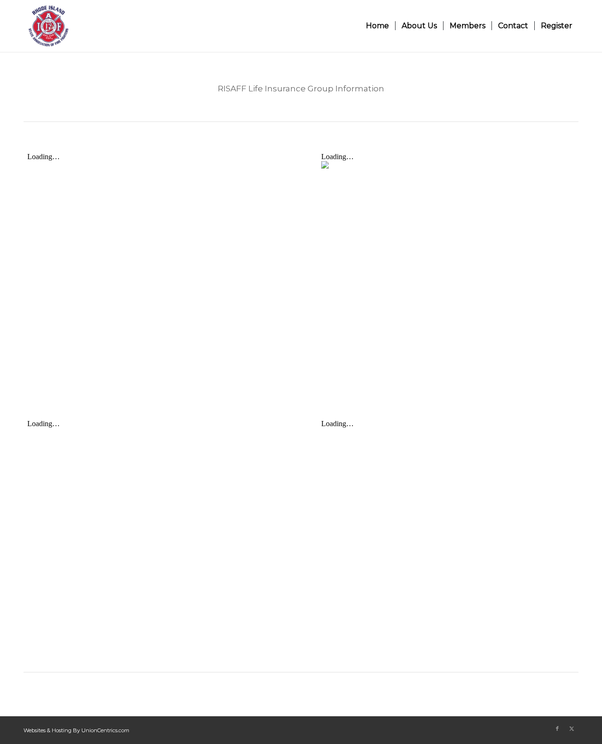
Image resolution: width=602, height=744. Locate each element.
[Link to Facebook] (557, 728)
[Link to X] (571, 728)
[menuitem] (377, 26)
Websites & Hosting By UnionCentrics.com (76, 730)
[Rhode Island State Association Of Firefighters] (48, 26)
